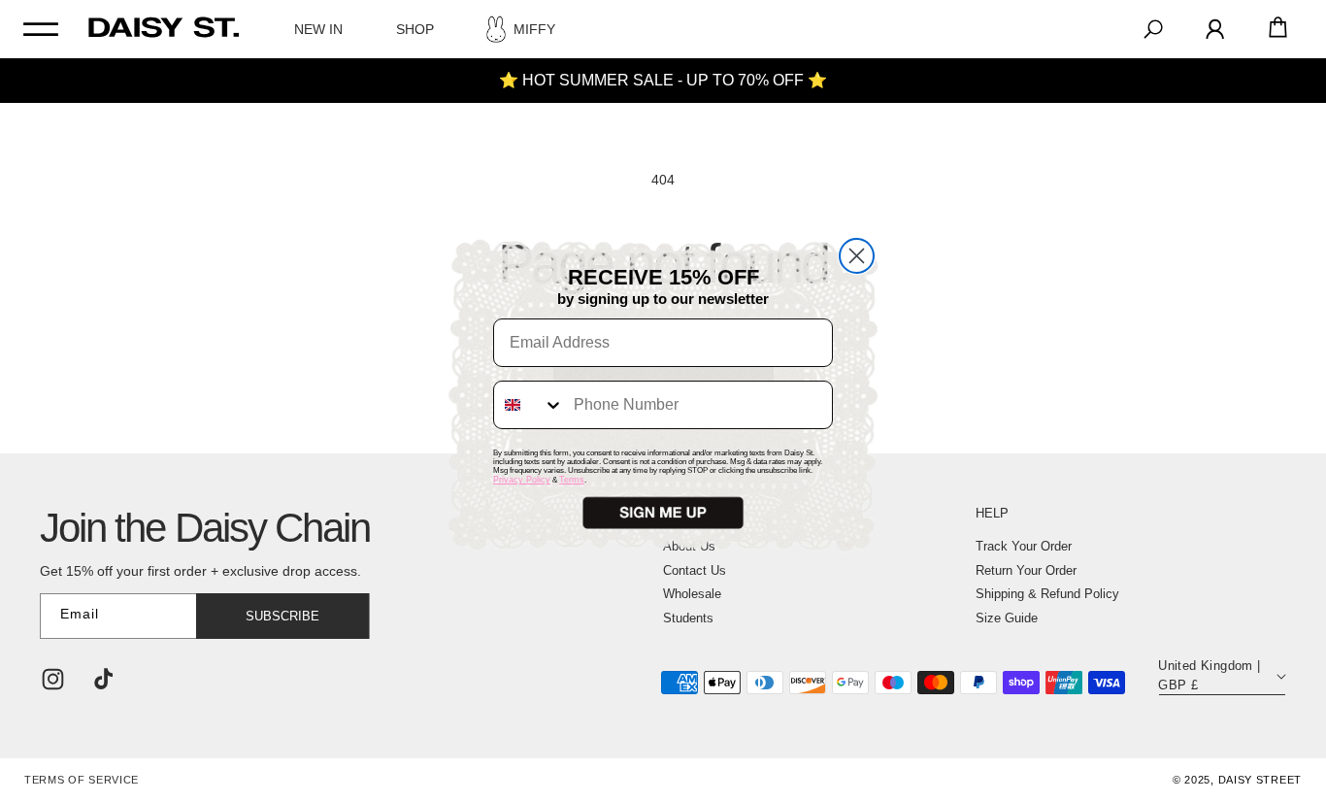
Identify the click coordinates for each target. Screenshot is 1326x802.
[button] (663, 512)
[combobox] (529, 405)
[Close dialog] (857, 256)
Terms (571, 480)
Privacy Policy (521, 480)
